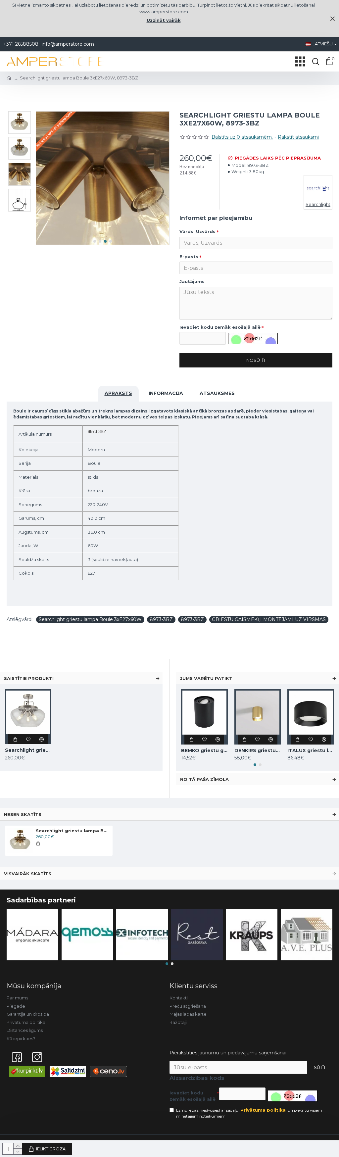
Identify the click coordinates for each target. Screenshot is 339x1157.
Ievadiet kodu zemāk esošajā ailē (220, 327)
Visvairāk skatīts (27, 873)
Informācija (166, 393)
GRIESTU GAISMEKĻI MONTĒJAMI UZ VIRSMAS (269, 619)
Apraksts (118, 393)
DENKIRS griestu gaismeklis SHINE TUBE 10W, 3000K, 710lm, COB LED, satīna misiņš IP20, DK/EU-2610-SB (257, 750)
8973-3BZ (161, 619)
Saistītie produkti (29, 678)
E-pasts (188, 256)
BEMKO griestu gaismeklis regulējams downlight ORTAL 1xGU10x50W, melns (204, 750)
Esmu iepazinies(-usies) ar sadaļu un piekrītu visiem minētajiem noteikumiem (249, 1113)
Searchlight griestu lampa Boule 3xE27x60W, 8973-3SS (28, 750)
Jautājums (192, 281)
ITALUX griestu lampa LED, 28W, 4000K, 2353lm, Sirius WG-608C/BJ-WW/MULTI (310, 750)
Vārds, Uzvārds (197, 231)
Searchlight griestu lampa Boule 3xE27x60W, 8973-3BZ (73, 830)
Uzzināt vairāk (164, 20)
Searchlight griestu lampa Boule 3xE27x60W (90, 619)
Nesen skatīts (22, 814)
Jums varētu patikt (206, 678)
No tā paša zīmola (204, 779)
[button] (94, 241)
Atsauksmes (217, 393)
